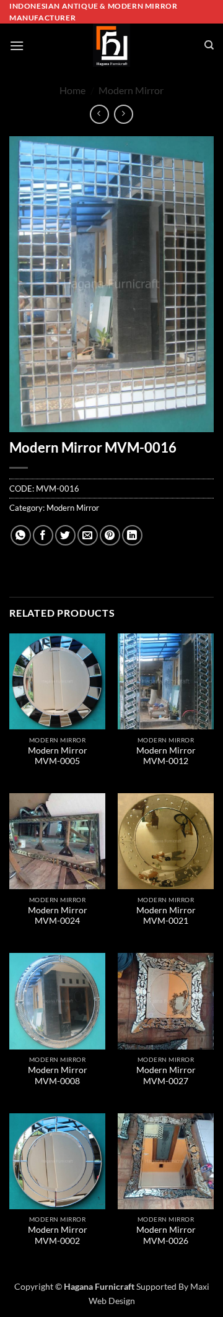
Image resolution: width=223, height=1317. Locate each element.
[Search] (209, 45)
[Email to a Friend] (87, 535)
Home (72, 90)
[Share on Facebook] (43, 535)
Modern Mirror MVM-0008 (57, 1075)
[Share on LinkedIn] (132, 535)
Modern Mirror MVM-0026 (166, 1235)
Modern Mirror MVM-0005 (57, 756)
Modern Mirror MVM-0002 (57, 1235)
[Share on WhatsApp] (21, 535)
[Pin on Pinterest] (110, 535)
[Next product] (99, 114)
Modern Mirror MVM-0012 (166, 756)
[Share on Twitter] (65, 535)
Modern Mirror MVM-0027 (166, 1075)
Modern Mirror (131, 90)
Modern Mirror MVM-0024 (57, 915)
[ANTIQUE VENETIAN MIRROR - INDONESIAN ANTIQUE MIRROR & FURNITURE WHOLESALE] (111, 45)
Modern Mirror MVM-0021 (166, 915)
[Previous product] (123, 114)
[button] (16, 45)
